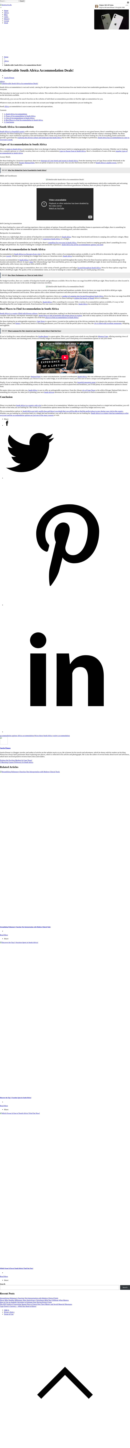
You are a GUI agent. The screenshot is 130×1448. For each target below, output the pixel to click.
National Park (36, 377)
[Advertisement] (65, 40)
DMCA (6, 1310)
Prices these (38, 736)
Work (6, 23)
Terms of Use (9, 1314)
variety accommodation (61, 736)
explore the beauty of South (84, 298)
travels (8, 256)
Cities (6, 17)
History (6, 19)
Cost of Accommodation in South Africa (19, 118)
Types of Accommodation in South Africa (19, 116)
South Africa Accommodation (15, 114)
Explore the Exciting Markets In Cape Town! (16, 760)
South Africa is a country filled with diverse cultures (19, 313)
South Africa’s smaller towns (106, 163)
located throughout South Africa (89, 268)
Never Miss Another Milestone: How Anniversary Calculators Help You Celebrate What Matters (34, 1300)
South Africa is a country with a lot (28, 405)
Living (6, 21)
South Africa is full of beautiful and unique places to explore (60, 315)
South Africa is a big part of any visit (27, 254)
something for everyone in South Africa (62, 243)
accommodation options (8, 736)
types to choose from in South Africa (72, 151)
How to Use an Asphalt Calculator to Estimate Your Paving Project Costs (26, 1302)
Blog (6, 15)
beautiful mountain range (86, 382)
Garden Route (43, 336)
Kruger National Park (27, 163)
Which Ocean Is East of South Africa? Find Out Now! (16, 1268)
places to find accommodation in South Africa (61, 318)
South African (49, 392)
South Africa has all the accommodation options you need (82, 245)
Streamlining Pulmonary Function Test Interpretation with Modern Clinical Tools (25, 927)
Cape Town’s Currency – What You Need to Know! (18, 1306)
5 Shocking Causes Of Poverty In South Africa (16, 762)
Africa (6, 13)
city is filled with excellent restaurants (108, 323)
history (18, 323)
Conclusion (9, 122)
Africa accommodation (26, 736)
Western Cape (103, 336)
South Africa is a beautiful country (12, 132)
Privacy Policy (9, 1312)
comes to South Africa (14, 149)
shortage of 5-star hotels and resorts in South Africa (59, 161)
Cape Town (41, 321)
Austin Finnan (9, 78)
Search (2, 1284)
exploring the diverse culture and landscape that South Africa (39, 138)
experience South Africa (51, 239)
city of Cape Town (88, 390)
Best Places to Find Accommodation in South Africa (23, 120)
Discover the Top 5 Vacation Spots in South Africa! (15, 1097)
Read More (4, 935)
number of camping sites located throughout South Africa (82, 296)
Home (6, 11)
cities (31, 262)
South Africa (66, 237)
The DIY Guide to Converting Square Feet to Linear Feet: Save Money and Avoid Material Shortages (36, 1304)
